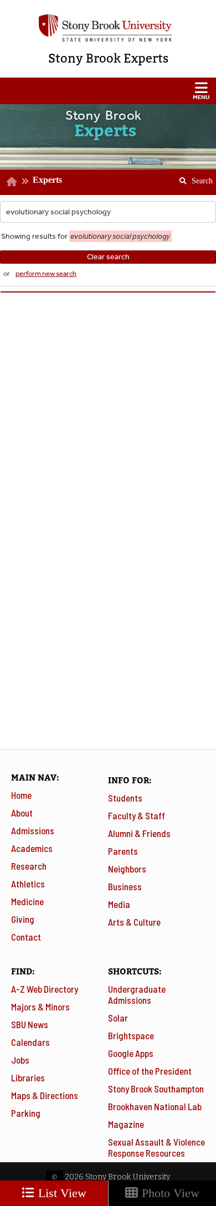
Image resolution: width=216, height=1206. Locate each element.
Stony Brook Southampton (156, 1088)
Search (192, 177)
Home (21, 794)
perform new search (46, 273)
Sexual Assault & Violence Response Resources (156, 1147)
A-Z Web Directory (44, 988)
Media (119, 904)
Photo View (168, 1193)
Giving (22, 919)
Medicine (27, 901)
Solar (118, 1017)
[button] (108, 91)
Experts (47, 179)
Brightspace (131, 1035)
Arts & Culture (134, 921)
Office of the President (150, 1070)
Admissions (32, 830)
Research (29, 865)
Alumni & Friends (139, 833)
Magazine (126, 1124)
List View (60, 1193)
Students (125, 797)
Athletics (28, 883)
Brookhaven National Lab (155, 1106)
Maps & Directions (44, 1095)
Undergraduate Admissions (137, 994)
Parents (123, 850)
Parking (25, 1112)
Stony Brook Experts (108, 58)
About (22, 812)
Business (125, 886)
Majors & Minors (40, 1006)
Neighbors (127, 868)
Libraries (28, 1077)
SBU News (29, 1024)
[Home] (11, 181)
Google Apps (130, 1053)
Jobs (20, 1059)
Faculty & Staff (136, 815)
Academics (32, 848)
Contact (26, 936)
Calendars (30, 1042)
